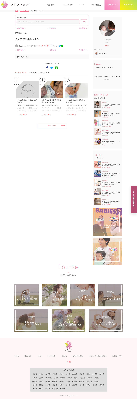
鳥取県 (96, 381)
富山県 (76, 378)
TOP (16, 11)
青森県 (41, 374)
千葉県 (35, 378)
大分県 (41, 389)
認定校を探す (28, 356)
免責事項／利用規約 (78, 356)
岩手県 (48, 374)
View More (52, 125)
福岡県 (88, 385)
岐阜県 (96, 378)
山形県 (68, 374)
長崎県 (102, 385)
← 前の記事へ (20, 28)
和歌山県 (89, 381)
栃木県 (88, 374)
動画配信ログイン (117, 356)
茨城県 (82, 374)
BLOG (82, 5)
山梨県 (63, 378)
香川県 (68, 385)
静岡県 (35, 381)
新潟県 (56, 378)
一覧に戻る (52, 28)
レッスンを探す (67, 5)
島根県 (35, 385)
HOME (17, 356)
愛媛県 (75, 385)
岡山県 (41, 385)
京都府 (61, 381)
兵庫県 (75, 381)
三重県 (48, 381)
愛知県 (41, 381)
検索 (84, 22)
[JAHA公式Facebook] (67, 362)
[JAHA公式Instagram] (70, 362)
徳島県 (61, 385)
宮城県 (55, 374)
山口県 (55, 385)
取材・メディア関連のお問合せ (98, 356)
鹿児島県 (55, 389)
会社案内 (64, 356)
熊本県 (35, 389)
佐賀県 (95, 385)
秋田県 (61, 374)
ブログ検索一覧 (24, 11)
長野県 (70, 378)
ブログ (39, 356)
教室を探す (51, 5)
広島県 (48, 385)
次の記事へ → (84, 28)
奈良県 (82, 381)
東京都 (41, 378)
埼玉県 (102, 374)
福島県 (75, 374)
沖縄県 (63, 389)
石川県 (83, 378)
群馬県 (95, 374)
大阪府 (68, 381)
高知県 (82, 385)
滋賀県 (55, 381)
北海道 (35, 374)
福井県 (90, 378)
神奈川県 (49, 378)
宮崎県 (48, 389)
